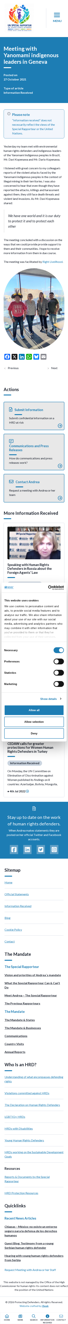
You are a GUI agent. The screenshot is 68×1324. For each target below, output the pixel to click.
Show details (48, 698)
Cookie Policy (13, 929)
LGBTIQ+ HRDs (15, 1116)
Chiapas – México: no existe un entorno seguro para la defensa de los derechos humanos (31, 1231)
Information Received (18, 92)
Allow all (34, 710)
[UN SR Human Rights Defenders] (19, 18)
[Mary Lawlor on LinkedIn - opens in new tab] (27, 849)
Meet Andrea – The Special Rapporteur (31, 995)
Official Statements (17, 894)
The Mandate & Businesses (23, 1028)
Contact (10, 941)
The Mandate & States (20, 1020)
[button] (34, 416)
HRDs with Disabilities (19, 1128)
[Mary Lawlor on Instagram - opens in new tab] (54, 849)
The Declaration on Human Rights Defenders (32, 1105)
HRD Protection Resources (21, 1193)
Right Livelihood (52, 261)
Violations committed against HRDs (27, 1093)
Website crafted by (34, 1305)
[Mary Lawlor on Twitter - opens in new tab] (41, 849)
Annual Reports (15, 1052)
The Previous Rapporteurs (22, 1003)
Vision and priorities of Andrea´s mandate (33, 975)
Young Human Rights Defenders (24, 1140)
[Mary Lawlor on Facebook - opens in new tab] (14, 849)
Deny (34, 733)
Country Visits (14, 1044)
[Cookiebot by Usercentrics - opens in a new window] (48, 587)
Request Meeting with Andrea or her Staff (30, 1270)
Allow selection (34, 721)
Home (8, 882)
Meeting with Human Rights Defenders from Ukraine (16, 368)
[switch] (58, 661)
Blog (8, 917)
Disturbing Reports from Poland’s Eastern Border (57, 368)
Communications (16, 1036)
